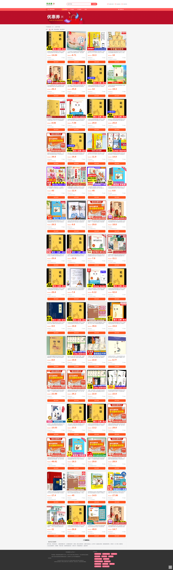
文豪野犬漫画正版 (87, 543)
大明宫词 (112, 543)
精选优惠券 (52, 9)
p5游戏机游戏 (106, 558)
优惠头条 (122, 9)
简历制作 (53, 558)
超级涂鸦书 (86, 545)
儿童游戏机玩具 (98, 566)
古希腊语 (56, 545)
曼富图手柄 (112, 563)
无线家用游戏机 (98, 563)
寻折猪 (71, 560)
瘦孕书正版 (49, 543)
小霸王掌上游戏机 (98, 558)
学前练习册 (61, 545)
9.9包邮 (72, 9)
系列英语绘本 (54, 543)
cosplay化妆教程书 (50, 545)
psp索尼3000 (114, 553)
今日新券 (79, 9)
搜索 (94, 4)
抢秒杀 (65, 9)
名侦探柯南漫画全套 (67, 545)
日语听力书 (74, 545)
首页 (53, 26)
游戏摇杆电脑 (105, 563)
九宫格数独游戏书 (69, 543)
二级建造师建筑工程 (61, 543)
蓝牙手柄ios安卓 (106, 566)
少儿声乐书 (93, 543)
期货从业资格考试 (80, 543)
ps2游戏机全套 (107, 561)
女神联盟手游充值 (106, 553)
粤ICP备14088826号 (80, 560)
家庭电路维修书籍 (106, 543)
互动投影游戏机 (98, 553)
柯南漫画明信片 (80, 545)
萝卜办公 (59, 558)
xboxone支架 (97, 556)
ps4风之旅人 (104, 556)
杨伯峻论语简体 (99, 543)
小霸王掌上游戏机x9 (98, 561)
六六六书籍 (116, 543)
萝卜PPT (56, 558)
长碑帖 (74, 543)
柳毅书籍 (121, 543)
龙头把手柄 (111, 556)
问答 (86, 9)
